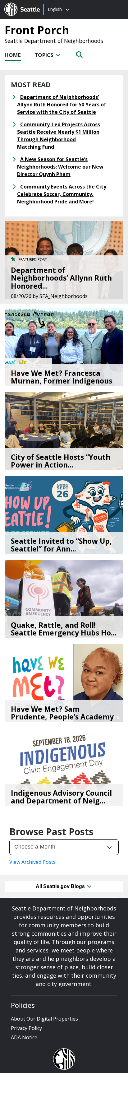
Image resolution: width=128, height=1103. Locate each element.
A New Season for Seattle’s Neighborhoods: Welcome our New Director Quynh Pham (60, 167)
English (55, 9)
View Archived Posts (32, 862)
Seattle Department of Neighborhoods (54, 40)
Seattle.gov (17, 3)
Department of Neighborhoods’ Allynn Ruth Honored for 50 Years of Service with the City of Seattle (61, 104)
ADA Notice (24, 1037)
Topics (44, 54)
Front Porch (37, 29)
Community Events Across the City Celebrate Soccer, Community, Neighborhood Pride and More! (61, 194)
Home (13, 54)
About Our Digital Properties (44, 1018)
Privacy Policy (26, 1028)
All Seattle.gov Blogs (61, 886)
